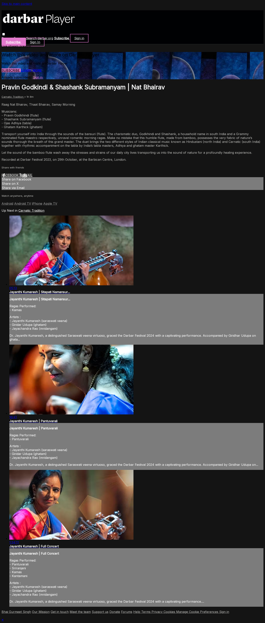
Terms (146, 612)
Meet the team (80, 612)
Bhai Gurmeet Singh (16, 612)
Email (27, 175)
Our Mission (41, 612)
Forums (126, 612)
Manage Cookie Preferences (197, 612)
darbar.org (45, 38)
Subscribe (11, 70)
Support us (100, 612)
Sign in (79, 38)
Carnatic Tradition (13, 96)
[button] (3, 34)
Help (137, 612)
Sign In (35, 42)
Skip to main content (17, 4)
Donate (114, 612)
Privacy (158, 612)
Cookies (170, 612)
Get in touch (60, 612)
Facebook (10, 175)
